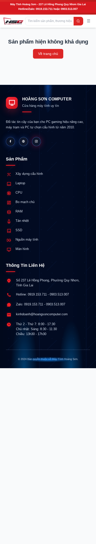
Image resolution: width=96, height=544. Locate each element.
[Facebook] (10, 141)
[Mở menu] (89, 21)
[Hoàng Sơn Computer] (13, 21)
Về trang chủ (48, 54)
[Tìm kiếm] (78, 21)
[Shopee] (36, 141)
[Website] (23, 141)
